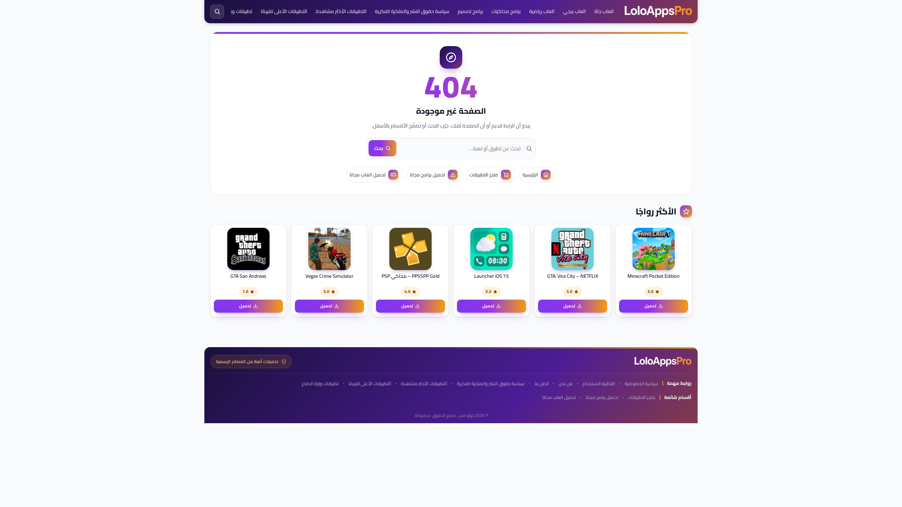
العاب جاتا (604, 11)
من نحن (565, 384)
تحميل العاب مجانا (559, 397)
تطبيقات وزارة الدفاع (231, 11)
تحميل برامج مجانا (602, 397)
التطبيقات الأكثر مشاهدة (341, 11)
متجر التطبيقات (641, 397)
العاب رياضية (542, 11)
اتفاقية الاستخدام (598, 384)
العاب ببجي (574, 11)
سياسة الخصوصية (641, 384)
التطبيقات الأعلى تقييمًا (284, 11)
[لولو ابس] (658, 11)
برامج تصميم (470, 11)
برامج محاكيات (506, 11)
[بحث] (217, 12)
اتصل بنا (542, 384)
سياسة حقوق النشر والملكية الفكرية (412, 11)
